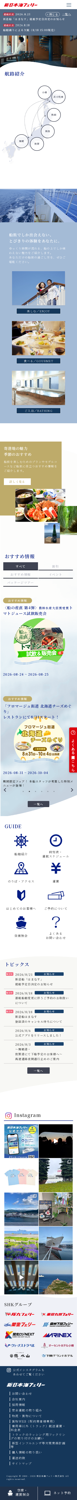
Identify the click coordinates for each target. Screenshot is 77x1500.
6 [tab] (54, 791)
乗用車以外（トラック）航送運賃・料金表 (38, 1428)
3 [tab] (35, 791)
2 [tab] (29, 791)
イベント (55, 574)
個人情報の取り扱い (27, 1452)
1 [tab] (23, 791)
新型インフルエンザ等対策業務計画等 (38, 1445)
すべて (21, 566)
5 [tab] (48, 791)
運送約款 (18, 1458)
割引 (55, 566)
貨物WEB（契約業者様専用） (34, 1421)
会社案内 (18, 1399)
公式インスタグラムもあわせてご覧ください (29, 1372)
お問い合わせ (22, 1393)
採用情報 (18, 1404)
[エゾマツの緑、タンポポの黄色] (56, 1175)
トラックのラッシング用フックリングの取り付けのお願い (38, 1436)
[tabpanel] (38, 689)
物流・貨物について (27, 1416)
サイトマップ (22, 1463)
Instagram (27, 1115)
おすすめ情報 (20, 574)
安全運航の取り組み (27, 1410)
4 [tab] (42, 791)
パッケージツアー (20, 582)
